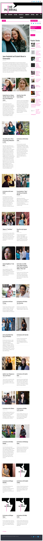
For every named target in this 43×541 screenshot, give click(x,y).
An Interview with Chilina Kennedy (8, 442)
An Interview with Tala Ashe (22, 335)
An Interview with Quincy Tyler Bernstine (22, 302)
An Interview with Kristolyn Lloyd (22, 139)
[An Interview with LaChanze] (8, 389)
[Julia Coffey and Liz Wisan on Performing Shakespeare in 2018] (8, 120)
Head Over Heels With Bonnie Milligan (21, 96)
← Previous (4, 531)
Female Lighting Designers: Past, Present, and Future (36, 66)
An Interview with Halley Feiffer (22, 516)
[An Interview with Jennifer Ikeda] (22, 355)
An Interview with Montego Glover (22, 442)
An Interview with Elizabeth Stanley (22, 481)
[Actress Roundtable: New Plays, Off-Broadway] (8, 316)
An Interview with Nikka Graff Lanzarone (22, 409)
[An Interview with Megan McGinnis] (8, 462)
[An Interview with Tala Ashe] (22, 316)
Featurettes (21, 14)
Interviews (10, 14)
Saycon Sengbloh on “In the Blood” (8, 264)
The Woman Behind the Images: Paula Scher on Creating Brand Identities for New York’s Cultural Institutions (36, 103)
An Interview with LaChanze (8, 408)
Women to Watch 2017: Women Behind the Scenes (36, 74)
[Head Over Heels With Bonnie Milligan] (22, 76)
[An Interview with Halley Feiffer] (22, 496)
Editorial (32, 14)
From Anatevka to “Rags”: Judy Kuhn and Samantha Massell (22, 192)
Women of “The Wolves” (7, 229)
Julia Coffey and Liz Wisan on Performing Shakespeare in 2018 (8, 140)
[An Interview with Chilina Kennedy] (8, 422)
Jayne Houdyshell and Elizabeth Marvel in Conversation (14, 57)
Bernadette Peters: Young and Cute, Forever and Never (36, 46)
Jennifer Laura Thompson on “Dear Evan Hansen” (8, 374)
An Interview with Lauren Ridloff (8, 192)
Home (6, 14)
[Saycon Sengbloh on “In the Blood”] (8, 245)
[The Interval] (21, 8)
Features (15, 14)
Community (27, 14)
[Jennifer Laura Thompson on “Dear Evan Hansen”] (8, 355)
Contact (21, 17)
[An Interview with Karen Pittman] (8, 282)
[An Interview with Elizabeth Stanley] (22, 462)
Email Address (33, 30)
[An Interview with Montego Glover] (22, 422)
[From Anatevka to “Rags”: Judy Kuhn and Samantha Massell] (22, 172)
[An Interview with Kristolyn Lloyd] (22, 120)
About (37, 14)
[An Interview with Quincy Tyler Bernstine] (22, 282)
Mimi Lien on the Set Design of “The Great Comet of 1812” (36, 94)
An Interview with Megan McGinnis (8, 481)
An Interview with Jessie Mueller (38, 80)
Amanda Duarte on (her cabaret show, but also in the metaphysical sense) (8, 97)
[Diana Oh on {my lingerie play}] (22, 210)
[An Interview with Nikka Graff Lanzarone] (22, 389)
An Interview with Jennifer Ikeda (22, 374)
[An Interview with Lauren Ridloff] (8, 172)
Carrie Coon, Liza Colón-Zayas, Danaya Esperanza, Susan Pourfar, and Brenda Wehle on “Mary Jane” (22, 266)
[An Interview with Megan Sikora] (8, 496)
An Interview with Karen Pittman (8, 302)
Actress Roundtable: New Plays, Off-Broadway (8, 335)
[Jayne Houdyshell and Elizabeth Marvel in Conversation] (15, 23)
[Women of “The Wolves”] (8, 210)
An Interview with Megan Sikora (8, 516)
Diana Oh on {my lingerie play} (22, 230)
